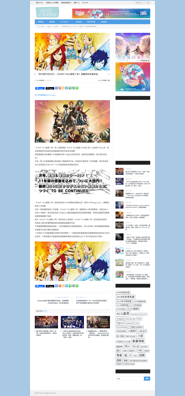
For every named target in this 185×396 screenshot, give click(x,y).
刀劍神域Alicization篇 (123, 342)
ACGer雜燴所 (133, 309)
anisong (134, 314)
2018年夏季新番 (123, 292)
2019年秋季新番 (136, 305)
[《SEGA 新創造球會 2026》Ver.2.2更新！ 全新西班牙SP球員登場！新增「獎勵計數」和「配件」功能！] (72, 322)
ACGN (100, 80)
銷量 (126, 360)
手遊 (140, 350)
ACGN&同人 (64, 22)
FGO (139, 319)
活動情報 (52, 22)
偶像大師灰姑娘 (130, 336)
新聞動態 (40, 22)
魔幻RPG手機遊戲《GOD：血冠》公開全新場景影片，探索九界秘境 (46, 333)
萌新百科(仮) (91, 22)
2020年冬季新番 (120, 309)
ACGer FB (85, 3)
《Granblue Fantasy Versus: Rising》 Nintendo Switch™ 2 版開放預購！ (137, 206)
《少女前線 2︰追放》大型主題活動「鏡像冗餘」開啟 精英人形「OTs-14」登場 (137, 227)
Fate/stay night (130, 319)
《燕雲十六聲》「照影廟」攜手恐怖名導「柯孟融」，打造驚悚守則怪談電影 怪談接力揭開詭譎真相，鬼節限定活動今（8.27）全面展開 (137, 240)
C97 (145, 314)
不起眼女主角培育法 (136, 327)
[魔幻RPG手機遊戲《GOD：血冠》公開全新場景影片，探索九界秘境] (46, 322)
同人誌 (136, 346)
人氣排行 (132, 330)
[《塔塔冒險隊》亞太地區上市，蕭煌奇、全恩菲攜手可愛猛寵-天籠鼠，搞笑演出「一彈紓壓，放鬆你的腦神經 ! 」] (120, 274)
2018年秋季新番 (125, 297)
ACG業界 (123, 314)
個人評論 (120, 336)
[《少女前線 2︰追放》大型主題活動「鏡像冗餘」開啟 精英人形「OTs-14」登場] (120, 225)
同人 (127, 346)
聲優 (119, 355)
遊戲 (119, 360)
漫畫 (109, 80)
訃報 (135, 356)
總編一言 (76, 3)
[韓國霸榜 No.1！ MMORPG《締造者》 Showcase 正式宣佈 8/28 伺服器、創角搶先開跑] (98, 322)
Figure (120, 322)
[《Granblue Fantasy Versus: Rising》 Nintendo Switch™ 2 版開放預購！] (120, 204)
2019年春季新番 (122, 305)
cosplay (120, 318)
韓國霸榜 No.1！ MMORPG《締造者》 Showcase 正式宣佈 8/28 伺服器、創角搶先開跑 (98, 334)
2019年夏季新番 (139, 301)
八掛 (140, 336)
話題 (142, 355)
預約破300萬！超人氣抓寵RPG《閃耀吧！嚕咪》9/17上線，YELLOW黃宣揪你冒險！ (137, 265)
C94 (140, 314)
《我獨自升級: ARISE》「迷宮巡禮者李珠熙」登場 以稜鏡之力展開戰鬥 (137, 216)
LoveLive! (130, 323)
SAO (137, 323)
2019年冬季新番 (124, 301)
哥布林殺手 (144, 347)
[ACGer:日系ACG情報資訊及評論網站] (47, 12)
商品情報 (79, 22)
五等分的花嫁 (120, 331)
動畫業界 (119, 347)
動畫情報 (138, 341)
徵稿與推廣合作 (66, 3)
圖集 (117, 351)
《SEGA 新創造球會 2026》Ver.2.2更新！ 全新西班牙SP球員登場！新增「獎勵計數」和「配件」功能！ (73, 334)
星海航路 (104, 22)
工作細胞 (124, 351)
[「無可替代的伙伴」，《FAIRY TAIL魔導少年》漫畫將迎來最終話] (72, 52)
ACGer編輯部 (40, 80)
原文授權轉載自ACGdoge (45, 95)
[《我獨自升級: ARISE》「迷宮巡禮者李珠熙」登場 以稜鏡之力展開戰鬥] (120, 215)
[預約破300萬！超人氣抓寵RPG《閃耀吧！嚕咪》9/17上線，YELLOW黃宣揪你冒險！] (120, 262)
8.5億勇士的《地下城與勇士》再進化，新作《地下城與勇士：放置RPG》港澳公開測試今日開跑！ (137, 253)
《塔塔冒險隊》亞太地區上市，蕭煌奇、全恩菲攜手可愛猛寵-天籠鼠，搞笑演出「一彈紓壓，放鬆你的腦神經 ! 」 (137, 277)
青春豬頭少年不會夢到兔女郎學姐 (125, 364)
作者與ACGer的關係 (52, 3)
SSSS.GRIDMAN (122, 327)
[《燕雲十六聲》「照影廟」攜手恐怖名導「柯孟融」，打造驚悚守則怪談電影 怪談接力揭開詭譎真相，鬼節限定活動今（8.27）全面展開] (120, 236)
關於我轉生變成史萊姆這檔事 (138, 361)
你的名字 (142, 331)
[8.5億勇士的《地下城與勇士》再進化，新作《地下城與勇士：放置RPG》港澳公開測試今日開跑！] (120, 250)
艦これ (128, 355)
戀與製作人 (132, 351)
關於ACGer (39, 3)
